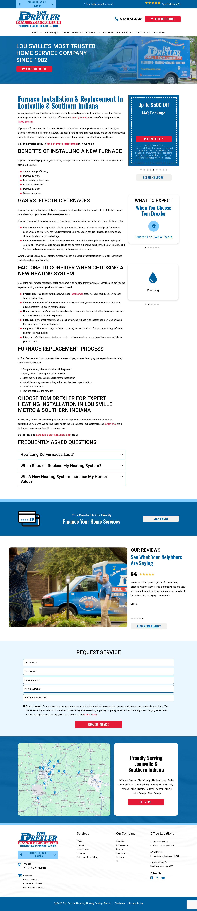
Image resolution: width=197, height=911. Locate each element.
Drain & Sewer (83, 849)
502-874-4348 (131, 19)
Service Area (122, 845)
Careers (119, 849)
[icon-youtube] (163, 878)
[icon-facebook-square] (152, 878)
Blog (118, 861)
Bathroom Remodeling (87, 857)
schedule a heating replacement (53, 435)
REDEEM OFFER (152, 139)
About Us (120, 841)
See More (145, 802)
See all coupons (153, 177)
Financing (120, 853)
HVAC (79, 841)
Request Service (98, 724)
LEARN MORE (161, 518)
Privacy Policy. (89, 714)
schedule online (36, 69)
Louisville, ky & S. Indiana (37, 4)
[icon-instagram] (157, 878)
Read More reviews (149, 626)
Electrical (81, 853)
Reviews (120, 857)
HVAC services (25, 121)
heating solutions (80, 117)
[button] (141, 170)
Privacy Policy (135, 903)
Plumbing (81, 845)
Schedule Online (164, 19)
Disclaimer (120, 903)
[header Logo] (43, 19)
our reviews (110, 424)
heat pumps (77, 294)
